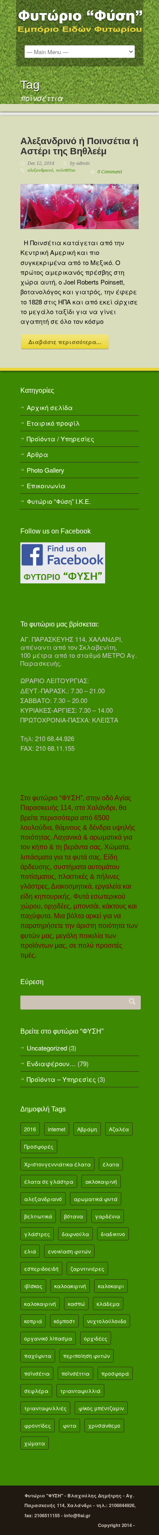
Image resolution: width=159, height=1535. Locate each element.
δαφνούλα (75, 1233)
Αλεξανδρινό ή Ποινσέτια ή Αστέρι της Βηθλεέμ (79, 146)
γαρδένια (107, 1216)
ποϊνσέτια (37, 1373)
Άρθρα (37, 454)
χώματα (34, 1443)
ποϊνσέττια (65, 170)
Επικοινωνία (46, 485)
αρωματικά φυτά (95, 1198)
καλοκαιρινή (40, 1303)
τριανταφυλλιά (80, 1390)
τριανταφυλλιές (45, 1408)
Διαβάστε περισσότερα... (64, 342)
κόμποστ (64, 1320)
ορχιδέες (95, 1338)
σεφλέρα (36, 1390)
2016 (30, 1129)
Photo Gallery (45, 469)
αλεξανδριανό (40, 170)
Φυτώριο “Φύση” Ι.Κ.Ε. (59, 501)
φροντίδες (37, 1425)
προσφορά (115, 1373)
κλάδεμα (108, 1303)
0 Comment (110, 172)
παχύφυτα (37, 1355)
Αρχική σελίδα (50, 407)
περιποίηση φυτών (86, 1355)
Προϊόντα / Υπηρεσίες (60, 438)
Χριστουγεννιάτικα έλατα (57, 1164)
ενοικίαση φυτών (69, 1251)
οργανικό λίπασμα (48, 1338)
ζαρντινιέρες (87, 1268)
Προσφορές (38, 1146)
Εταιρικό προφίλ (53, 423)
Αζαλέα (119, 1129)
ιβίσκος (33, 1285)
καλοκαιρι (111, 1285)
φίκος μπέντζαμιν (101, 1408)
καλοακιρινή (70, 1285)
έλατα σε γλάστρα (48, 1181)
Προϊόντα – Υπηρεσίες (61, 1079)
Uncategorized (47, 1047)
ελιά (30, 1251)
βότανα (73, 1216)
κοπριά (33, 1320)
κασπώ (76, 1303)
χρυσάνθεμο (104, 1425)
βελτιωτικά (38, 1216)
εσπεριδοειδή (41, 1268)
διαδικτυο (113, 1233)
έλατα (111, 1164)
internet (56, 1129)
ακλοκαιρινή (101, 1181)
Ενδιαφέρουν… (51, 1063)
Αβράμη (87, 1129)
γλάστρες (37, 1233)
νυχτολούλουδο (106, 1320)
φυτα (69, 1425)
